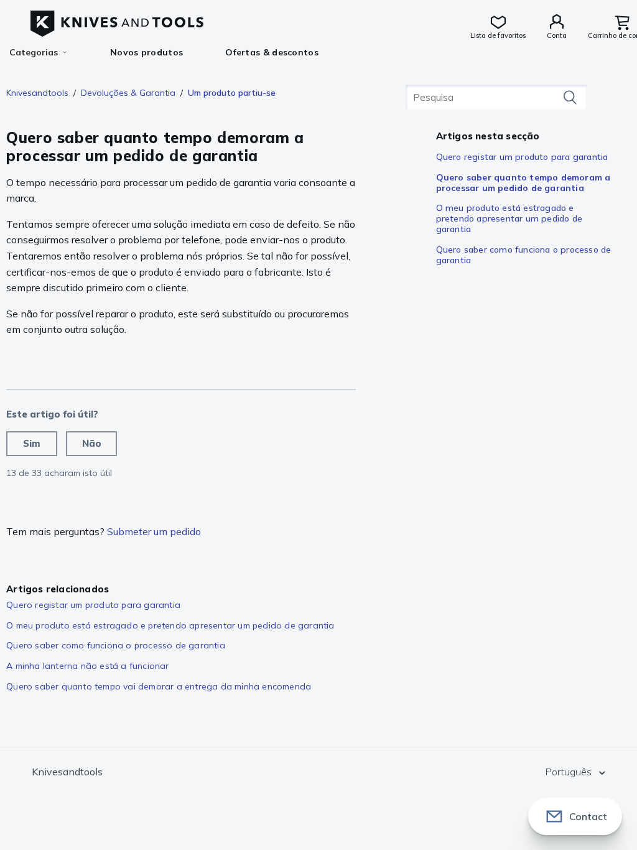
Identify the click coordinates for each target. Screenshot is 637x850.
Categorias (33, 52)
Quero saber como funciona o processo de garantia (523, 255)
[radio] (31, 443)
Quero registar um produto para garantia (522, 156)
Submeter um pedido (154, 531)
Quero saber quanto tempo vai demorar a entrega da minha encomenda (158, 686)
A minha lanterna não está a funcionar (87, 665)
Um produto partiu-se (232, 92)
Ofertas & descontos (271, 52)
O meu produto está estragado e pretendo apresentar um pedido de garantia (509, 218)
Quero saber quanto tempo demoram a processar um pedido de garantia (523, 183)
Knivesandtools (37, 92)
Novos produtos (146, 52)
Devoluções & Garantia (128, 92)
